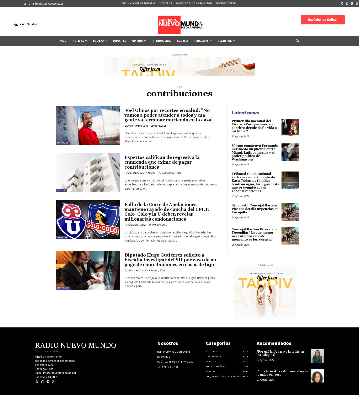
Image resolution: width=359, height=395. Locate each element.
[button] (298, 41)
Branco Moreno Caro (136, 125)
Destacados (63, 143)
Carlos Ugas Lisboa (135, 225)
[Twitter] (342, 4)
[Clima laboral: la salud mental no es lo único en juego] (317, 376)
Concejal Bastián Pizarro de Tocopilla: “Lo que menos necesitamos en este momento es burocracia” (254, 234)
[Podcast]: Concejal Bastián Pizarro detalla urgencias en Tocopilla (255, 209)
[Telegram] (352, 4)
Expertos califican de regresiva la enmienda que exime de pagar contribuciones (162, 162)
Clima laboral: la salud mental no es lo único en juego (282, 373)
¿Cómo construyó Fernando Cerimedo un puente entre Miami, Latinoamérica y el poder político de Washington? (255, 153)
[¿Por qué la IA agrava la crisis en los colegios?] (317, 356)
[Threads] (53, 382)
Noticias (61, 190)
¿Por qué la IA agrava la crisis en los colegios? (280, 353)
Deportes (62, 237)
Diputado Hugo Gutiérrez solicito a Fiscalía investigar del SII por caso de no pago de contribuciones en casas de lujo (170, 260)
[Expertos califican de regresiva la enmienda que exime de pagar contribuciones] (88, 172)
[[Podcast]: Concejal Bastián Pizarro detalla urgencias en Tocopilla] (290, 212)
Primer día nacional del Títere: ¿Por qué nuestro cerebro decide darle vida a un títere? (254, 126)
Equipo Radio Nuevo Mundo (139, 173)
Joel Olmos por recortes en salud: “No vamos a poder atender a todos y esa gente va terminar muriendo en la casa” (169, 115)
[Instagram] (347, 4)
